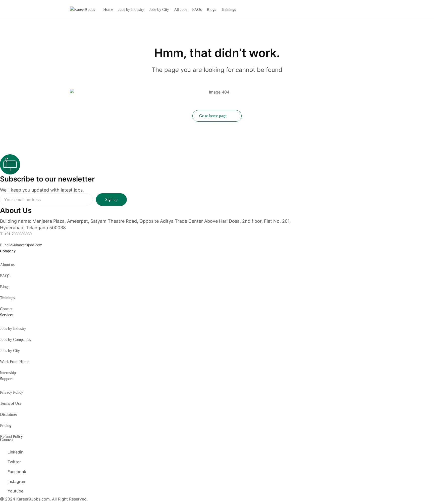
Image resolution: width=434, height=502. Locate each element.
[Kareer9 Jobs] (82, 9)
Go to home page (213, 116)
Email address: (46, 199)
